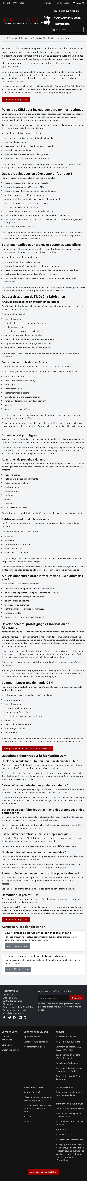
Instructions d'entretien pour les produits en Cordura (69, 1069)
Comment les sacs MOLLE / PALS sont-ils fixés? (68, 1048)
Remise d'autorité (31, 1092)
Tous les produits (66, 11)
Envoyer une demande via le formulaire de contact (27, 748)
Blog (22, 2)
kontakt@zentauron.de (13, 1013)
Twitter (9, 1017)
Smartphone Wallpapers (67, 1063)
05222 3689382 (25, 1007)
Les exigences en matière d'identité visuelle (68, 1056)
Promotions (62, 24)
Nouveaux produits (67, 18)
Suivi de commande (7, 1038)
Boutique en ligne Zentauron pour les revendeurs (69, 1094)
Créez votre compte (11, 1049)
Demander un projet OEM (16, 99)
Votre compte (9, 1032)
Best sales (28, 1116)
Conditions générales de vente (70, 1108)
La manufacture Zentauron (36, 1041)
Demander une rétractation (43, 1172)
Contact (6, 2)
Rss (15, 1017)
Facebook (4, 1017)
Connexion (7, 1044)
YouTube (20, 1017)
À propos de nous (31, 1036)
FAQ (15, 2)
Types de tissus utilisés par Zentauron (69, 1077)
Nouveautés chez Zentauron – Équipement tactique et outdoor (37, 1108)
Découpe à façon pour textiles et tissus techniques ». (43, 427)
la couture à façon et (43, 569)
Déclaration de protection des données (69, 1123)
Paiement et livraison (66, 1036)
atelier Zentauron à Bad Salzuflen (64, 86)
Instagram (25, 1017)
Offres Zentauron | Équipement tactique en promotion (38, 1099)
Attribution (61, 1129)
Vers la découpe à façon (18, 969)
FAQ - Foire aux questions (68, 1041)
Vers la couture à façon (17, 946)
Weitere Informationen (34, 1046)
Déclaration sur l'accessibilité (69, 1139)
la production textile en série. (68, 569)
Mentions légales (64, 1134)
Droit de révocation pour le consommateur (68, 1115)
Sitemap (27, 1121)
